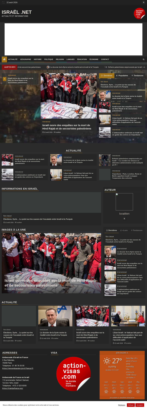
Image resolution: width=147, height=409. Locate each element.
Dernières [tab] (107, 76)
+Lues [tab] (125, 230)
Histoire (37, 59)
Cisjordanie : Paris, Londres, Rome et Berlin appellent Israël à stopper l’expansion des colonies (126, 176)
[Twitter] (124, 218)
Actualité (12, 59)
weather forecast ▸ (122, 397)
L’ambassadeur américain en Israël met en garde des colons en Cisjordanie (129, 291)
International (12, 75)
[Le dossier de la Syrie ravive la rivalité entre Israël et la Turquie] (105, 96)
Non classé (104, 82)
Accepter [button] (140, 405)
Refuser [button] (130, 405)
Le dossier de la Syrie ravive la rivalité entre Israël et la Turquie (55, 67)
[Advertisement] (73, 39)
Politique (48, 59)
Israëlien (58, 132)
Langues (70, 59)
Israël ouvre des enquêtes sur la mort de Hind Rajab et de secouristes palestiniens (20, 80)
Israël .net (17, 12)
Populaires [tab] (123, 76)
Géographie (25, 59)
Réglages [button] (121, 405)
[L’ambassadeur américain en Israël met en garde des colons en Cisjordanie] (105, 132)
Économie (94, 59)
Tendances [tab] (138, 76)
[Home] (4, 59)
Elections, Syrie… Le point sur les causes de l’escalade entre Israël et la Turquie (38, 219)
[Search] (143, 59)
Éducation (82, 59)
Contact (105, 59)
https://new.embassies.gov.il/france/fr (17, 368)
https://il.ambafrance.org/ (12, 388)
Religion (60, 59)
